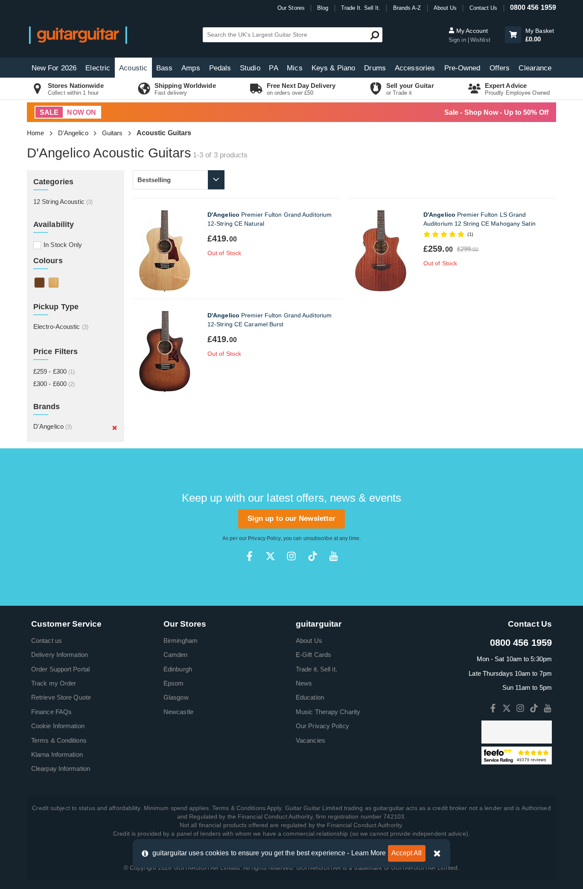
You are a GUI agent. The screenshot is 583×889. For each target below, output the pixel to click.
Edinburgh (177, 669)
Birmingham (180, 640)
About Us (445, 8)
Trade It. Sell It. (361, 8)
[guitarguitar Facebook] (249, 556)
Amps (190, 68)
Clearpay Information (60, 768)
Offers (500, 68)
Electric (97, 68)
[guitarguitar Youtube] (333, 556)
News (304, 683)
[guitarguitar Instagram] (291, 556)
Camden (175, 654)
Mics (294, 68)
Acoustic (133, 68)
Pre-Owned (462, 68)
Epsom (173, 683)
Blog (322, 8)
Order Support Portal (60, 669)
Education (310, 697)
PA (273, 68)
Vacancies (310, 740)
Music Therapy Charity (328, 711)
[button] (513, 34)
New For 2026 (54, 68)
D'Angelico (73, 133)
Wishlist (480, 40)
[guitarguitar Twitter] (270, 556)
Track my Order (53, 683)
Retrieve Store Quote (61, 697)
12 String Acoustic (63, 201)
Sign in (458, 40)
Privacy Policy (264, 538)
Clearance (535, 68)
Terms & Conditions (59, 740)
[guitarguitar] (78, 34)
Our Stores (291, 8)
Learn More (368, 853)
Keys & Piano (333, 68)
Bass (164, 68)
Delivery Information (59, 654)
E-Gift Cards (313, 654)
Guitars (112, 133)
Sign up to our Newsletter (292, 518)
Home (35, 133)
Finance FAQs (51, 711)
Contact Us (483, 8)
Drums (375, 68)
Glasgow (176, 697)
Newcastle (178, 711)
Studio (250, 68)
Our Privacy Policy (322, 725)
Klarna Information (57, 754)
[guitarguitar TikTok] (313, 556)
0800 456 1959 (533, 7)
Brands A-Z (407, 8)
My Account (471, 30)
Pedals (220, 68)
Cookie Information (58, 725)
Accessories (415, 68)
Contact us (46, 640)
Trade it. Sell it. (316, 669)
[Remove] (114, 427)
